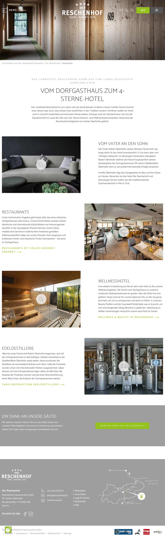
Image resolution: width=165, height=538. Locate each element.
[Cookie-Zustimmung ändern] (8, 530)
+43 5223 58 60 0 (55, 491)
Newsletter (79, 491)
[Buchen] (143, 10)
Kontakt (9, 533)
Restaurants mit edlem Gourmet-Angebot (29, 250)
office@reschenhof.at (57, 495)
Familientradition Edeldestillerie (31, 384)
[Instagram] (31, 514)
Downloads (80, 501)
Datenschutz (54, 533)
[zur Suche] (131, 10)
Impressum (21, 533)
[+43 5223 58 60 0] (126, 10)
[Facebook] (25, 514)
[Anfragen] (157, 10)
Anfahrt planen (54, 500)
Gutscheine (80, 494)
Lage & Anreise (81, 498)
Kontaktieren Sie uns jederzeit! (122, 425)
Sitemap (67, 533)
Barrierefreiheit (37, 533)
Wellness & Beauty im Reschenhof (126, 317)
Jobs (76, 505)
